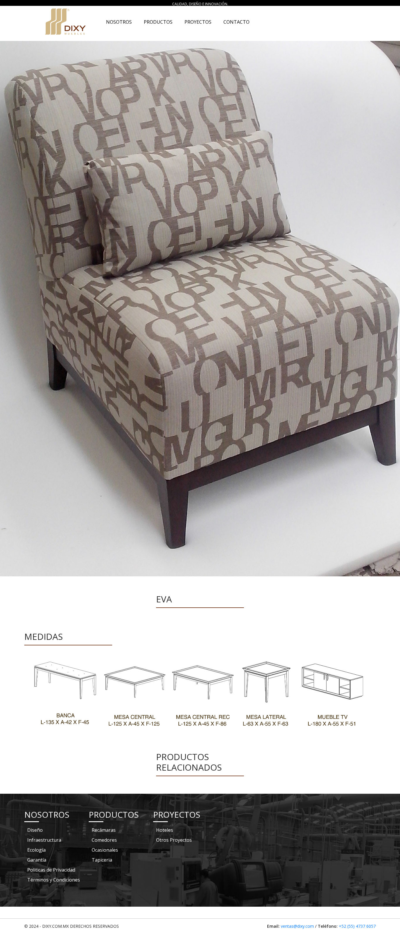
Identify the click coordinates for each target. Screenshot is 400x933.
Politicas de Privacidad (51, 870)
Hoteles (164, 830)
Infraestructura (44, 840)
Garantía (36, 860)
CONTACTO (236, 22)
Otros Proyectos (174, 840)
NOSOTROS (120, 22)
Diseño (35, 830)
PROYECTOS (197, 22)
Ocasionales (105, 850)
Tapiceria (102, 860)
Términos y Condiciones (53, 880)
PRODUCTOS (158, 22)
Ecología (36, 850)
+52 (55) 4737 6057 (357, 926)
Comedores (104, 840)
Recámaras (104, 830)
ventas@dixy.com (297, 926)
